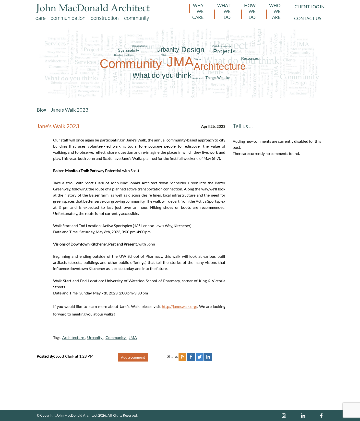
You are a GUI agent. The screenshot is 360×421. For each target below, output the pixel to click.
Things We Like (217, 78)
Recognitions (139, 46)
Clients (197, 59)
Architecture (220, 66)
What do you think (162, 75)
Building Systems (123, 55)
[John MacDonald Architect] (93, 8)
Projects (224, 51)
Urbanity (167, 49)
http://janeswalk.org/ (179, 306)
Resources (250, 58)
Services (197, 78)
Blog (41, 110)
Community (131, 63)
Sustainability (128, 50)
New (163, 54)
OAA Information (221, 46)
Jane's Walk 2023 (69, 110)
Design (192, 50)
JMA (180, 61)
